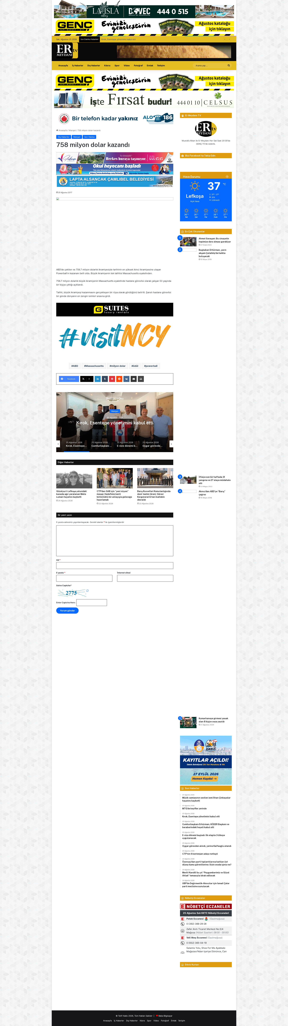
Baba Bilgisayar (165, 1016)
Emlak (150, 65)
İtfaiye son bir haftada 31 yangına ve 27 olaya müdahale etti (215, 480)
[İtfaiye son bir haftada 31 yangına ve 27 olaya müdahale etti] (188, 480)
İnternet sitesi (123, 572)
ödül (135, 365)
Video (127, 65)
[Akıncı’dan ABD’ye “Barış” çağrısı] (188, 602)
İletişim (161, 65)
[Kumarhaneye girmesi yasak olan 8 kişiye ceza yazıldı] (188, 722)
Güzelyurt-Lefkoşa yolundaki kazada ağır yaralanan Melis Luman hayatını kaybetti (71, 494)
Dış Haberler (93, 65)
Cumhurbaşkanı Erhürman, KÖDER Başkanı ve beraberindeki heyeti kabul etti (137, 39)
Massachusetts (95, 365)
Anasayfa (63, 65)
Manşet (72, 130)
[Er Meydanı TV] (67, 50)
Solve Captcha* (64, 585)
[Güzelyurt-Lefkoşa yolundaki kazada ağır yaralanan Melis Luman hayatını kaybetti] (74, 478)
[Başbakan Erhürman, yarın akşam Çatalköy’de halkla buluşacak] (188, 360)
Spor (117, 65)
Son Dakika (89, 137)
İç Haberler (77, 65)
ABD (75, 365)
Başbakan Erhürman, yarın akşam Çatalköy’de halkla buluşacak (212, 253)
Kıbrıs (107, 65)
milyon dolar (118, 365)
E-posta (60, 572)
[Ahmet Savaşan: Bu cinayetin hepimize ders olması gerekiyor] (188, 241)
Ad (58, 560)
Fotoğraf (138, 65)
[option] (114, 422)
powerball (151, 365)
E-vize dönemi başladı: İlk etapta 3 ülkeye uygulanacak (115, 422)
